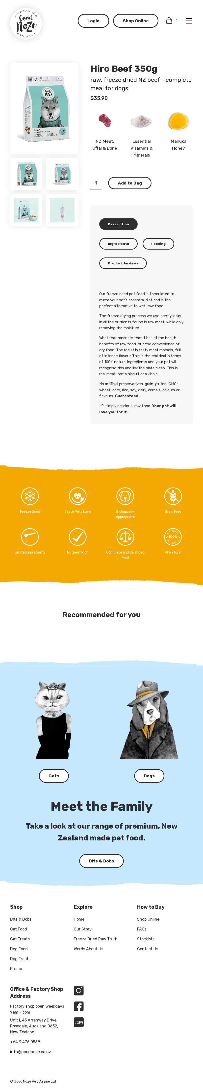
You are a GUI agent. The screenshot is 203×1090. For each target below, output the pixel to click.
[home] (26, 24)
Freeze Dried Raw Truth (96, 939)
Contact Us (147, 949)
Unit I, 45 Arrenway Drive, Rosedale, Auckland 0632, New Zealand (34, 1026)
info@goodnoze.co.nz (30, 1051)
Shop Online (136, 20)
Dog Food (19, 949)
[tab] (118, 224)
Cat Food (18, 929)
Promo (16, 968)
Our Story (83, 929)
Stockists (145, 939)
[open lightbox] (44, 108)
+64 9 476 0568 (25, 1042)
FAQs (142, 929)
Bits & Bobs (20, 919)
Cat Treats (20, 939)
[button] (188, 21)
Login (93, 20)
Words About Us (88, 949)
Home (79, 919)
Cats (54, 775)
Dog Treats (20, 958)
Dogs (149, 775)
